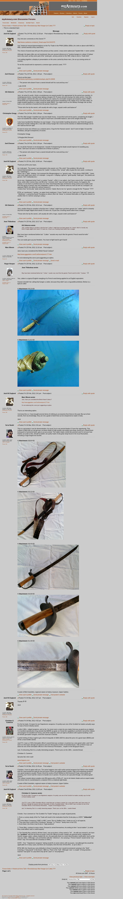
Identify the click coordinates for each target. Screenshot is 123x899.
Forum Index (6, 25)
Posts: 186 (4, 52)
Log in (92, 17)
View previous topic (76, 877)
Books (85, 13)
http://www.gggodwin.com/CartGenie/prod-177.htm (34, 254)
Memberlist (13, 22)
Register (86, 17)
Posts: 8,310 (5, 243)
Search (78, 0)
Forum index (6, 22)
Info (73, 17)
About (69, 0)
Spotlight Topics (30, 22)
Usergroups (21, 22)
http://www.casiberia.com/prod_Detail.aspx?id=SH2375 (36, 42)
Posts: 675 (4, 132)
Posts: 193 (4, 742)
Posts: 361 (4, 444)
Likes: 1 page (5, 280)
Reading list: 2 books (7, 130)
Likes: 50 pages (6, 239)
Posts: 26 (4, 258)
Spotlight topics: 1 (6, 103)
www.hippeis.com (23, 760)
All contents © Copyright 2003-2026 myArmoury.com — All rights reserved (18, 895)
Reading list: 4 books (7, 740)
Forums (80, 13)
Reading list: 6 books (7, 50)
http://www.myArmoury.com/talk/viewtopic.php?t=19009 (36, 79)
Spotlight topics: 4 (6, 282)
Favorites (79, 17)
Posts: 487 (4, 104)
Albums (75, 13)
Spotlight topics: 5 (6, 242)
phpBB (17, 896)
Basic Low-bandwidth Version (14, 897)
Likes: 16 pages (6, 442)
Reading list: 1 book (6, 240)
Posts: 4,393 (5, 283)
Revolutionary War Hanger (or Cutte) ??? (41, 25)
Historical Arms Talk (19, 25)
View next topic (89, 877)
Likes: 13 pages (6, 739)
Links (74, 0)
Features (56, 13)
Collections (69, 13)
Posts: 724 (4, 85)
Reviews (62, 13)
